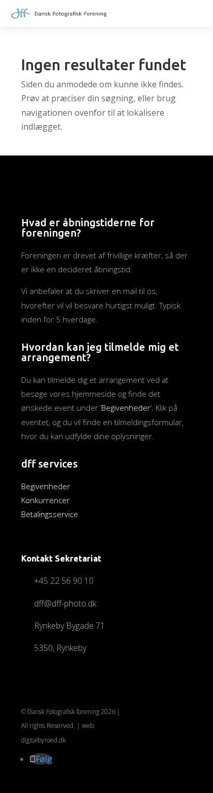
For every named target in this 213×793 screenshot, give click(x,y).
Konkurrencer (45, 500)
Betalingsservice (49, 514)
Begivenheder (125, 407)
